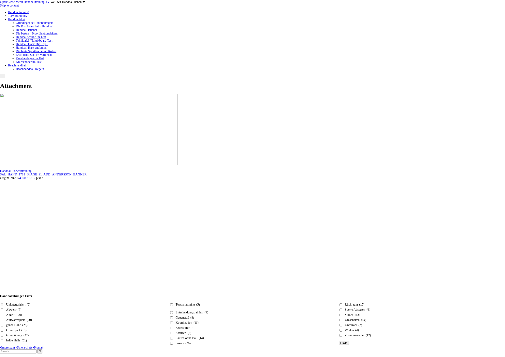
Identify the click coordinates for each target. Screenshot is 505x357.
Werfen (352, 330)
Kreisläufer (185, 327)
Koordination (187, 322)
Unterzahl (353, 325)
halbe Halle (16, 340)
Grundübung (17, 335)
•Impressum (7, 347)
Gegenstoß (185, 317)
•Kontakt (38, 347)
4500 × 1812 (27, 178)
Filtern (343, 342)
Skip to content (9, 5)
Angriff (14, 314)
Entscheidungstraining (192, 312)
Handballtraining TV (37, 2)
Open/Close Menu (11, 2)
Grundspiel (16, 330)
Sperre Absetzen (357, 309)
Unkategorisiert (18, 304)
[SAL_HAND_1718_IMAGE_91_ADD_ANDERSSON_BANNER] (89, 164)
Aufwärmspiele (19, 320)
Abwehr (13, 309)
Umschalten (355, 320)
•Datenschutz (24, 347)
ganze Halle (16, 325)
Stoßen (352, 314)
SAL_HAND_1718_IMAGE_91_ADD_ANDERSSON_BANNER (43, 174)
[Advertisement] (118, 207)
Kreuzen (183, 333)
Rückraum (354, 304)
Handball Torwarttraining (16, 170)
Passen (183, 343)
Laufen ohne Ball (190, 338)
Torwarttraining (188, 304)
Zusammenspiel (358, 335)
